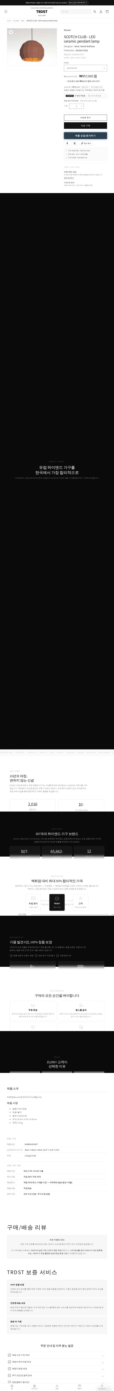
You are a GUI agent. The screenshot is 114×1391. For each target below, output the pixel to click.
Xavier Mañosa (87, 46)
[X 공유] (74, 143)
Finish (66, 62)
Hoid (77, 46)
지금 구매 (85, 125)
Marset (67, 30)
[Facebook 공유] (67, 143)
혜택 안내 (85, 87)
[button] (6, 12)
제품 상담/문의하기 (85, 135)
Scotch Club (82, 50)
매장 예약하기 (69, 178)
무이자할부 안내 (96, 87)
